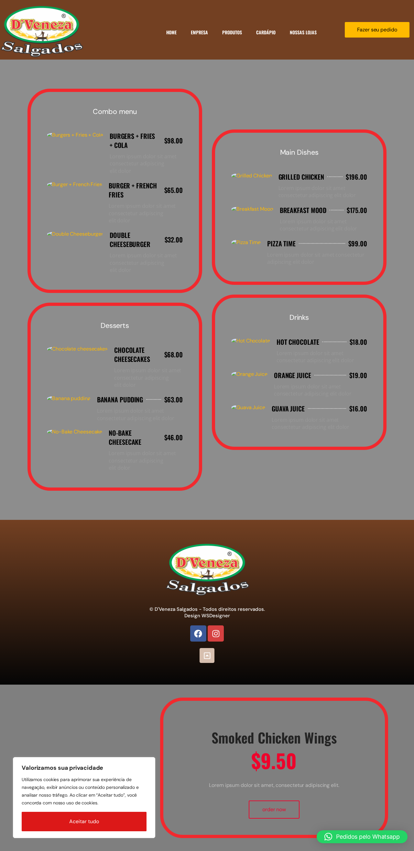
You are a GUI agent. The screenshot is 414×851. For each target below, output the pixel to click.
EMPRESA (199, 32)
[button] (362, 836)
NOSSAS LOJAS (303, 32)
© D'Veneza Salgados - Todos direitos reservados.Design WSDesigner (207, 612)
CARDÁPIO (266, 32)
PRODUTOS (232, 32)
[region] (84, 797)
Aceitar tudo (84, 821)
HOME (171, 32)
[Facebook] (198, 633)
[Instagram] (216, 633)
